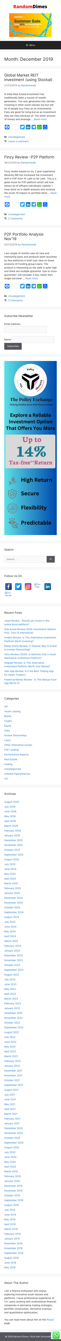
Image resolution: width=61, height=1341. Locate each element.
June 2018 (10, 1262)
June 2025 (10, 869)
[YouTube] (37, 586)
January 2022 (12, 1065)
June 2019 (10, 1214)
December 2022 (13, 1013)
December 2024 (13, 897)
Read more (40, 119)
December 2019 (13, 1185)
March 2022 (11, 1056)
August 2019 (11, 1205)
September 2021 (13, 1085)
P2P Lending (11, 749)
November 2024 (13, 902)
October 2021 (12, 1080)
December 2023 (13, 955)
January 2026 (12, 835)
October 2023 (12, 965)
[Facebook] (8, 586)
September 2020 (14, 1142)
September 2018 (13, 1253)
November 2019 (13, 1190)
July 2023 (9, 979)
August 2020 (11, 1147)
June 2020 (10, 1157)
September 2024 (14, 912)
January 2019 (12, 1238)
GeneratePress (48, 1336)
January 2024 (12, 950)
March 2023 (11, 998)
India (7, 730)
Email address (12, 324)
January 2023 (12, 1008)
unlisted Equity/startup (17, 773)
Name (7, 339)
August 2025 (11, 859)
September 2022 (13, 1027)
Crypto (8, 721)
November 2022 (13, 1017)
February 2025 (12, 888)
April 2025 (10, 878)
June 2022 (10, 1041)
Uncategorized (16, 137)
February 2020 (12, 1176)
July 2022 (9, 1037)
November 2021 (13, 1075)
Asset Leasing (12, 711)
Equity (7, 725)
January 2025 (12, 893)
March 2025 (11, 883)
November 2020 (13, 1133)
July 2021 (9, 1094)
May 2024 (10, 931)
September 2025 (13, 854)
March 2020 (11, 1171)
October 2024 (12, 907)
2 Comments (15, 218)
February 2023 (12, 1003)
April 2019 (10, 1224)
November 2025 (13, 845)
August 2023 (11, 974)
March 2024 (11, 941)
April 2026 (10, 821)
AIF (6, 706)
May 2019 (9, 1219)
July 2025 (9, 864)
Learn (7, 740)
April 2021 (10, 1109)
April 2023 (10, 993)
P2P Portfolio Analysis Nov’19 (24, 236)
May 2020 (10, 1161)
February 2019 (12, 1233)
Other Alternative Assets (18, 745)
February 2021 (12, 1118)
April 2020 (10, 1166)
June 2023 (10, 984)
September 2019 (13, 1200)
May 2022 (10, 1046)
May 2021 (9, 1104)
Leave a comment (18, 141)
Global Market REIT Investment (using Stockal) (28, 77)
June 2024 (10, 926)
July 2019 (9, 1209)
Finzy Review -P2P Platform (29, 157)
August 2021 (11, 1089)
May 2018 (9, 1267)
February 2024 (12, 945)
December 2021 (13, 1070)
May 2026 (10, 816)
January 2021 (12, 1123)
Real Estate (10, 759)
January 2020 (12, 1181)
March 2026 (11, 825)
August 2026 (11, 801)
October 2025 (12, 849)
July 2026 (9, 806)
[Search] (51, 559)
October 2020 (12, 1137)
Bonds (7, 716)
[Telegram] (8, 595)
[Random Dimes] (30, 6)
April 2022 (10, 1051)
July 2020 (9, 1152)
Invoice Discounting (15, 735)
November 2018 (13, 1248)
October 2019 (12, 1195)
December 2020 (13, 1128)
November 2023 (13, 960)
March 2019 (11, 1229)
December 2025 (13, 840)
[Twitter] (18, 586)
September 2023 (14, 969)
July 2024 (9, 921)
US (6, 778)
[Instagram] (28, 586)
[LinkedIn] (47, 586)
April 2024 (10, 936)
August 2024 (11, 917)
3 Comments (15, 300)
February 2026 (12, 830)
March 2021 (11, 1113)
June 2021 (10, 1099)
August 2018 (11, 1257)
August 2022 (11, 1032)
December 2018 (13, 1243)
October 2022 (12, 1022)
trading (8, 764)
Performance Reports (16, 754)
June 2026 (10, 811)
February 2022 (12, 1061)
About (50, 1319)
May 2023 (10, 989)
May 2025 (10, 873)
